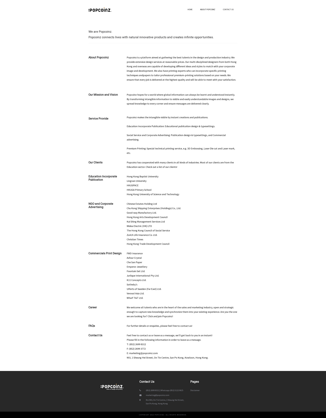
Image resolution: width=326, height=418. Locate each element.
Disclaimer (195, 390)
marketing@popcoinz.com (143, 353)
